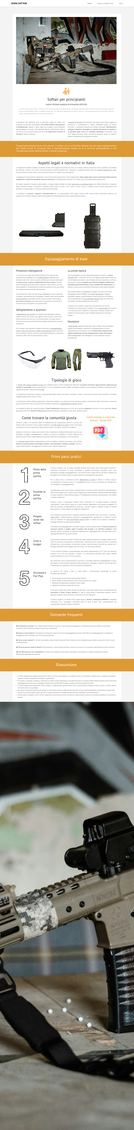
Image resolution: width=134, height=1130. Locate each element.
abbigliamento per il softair (26, 314)
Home (90, 3)
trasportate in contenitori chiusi (82, 184)
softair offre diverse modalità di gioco (31, 385)
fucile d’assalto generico (92, 299)
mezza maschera (21, 299)
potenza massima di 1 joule (106, 170)
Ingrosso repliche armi (105, 3)
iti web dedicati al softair (60, 425)
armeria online (103, 308)
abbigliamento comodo (87, 480)
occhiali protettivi (43, 277)
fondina (38, 331)
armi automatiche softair (75, 519)
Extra (121, 3)
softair (19, 177)
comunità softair (23, 441)
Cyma (107, 294)
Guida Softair (19, 3)
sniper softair (55, 517)
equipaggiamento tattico (68, 404)
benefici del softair (75, 122)
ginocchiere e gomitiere (23, 301)
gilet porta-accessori (28, 331)
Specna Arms (99, 294)
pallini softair (22, 282)
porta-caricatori (47, 331)
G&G (93, 294)
